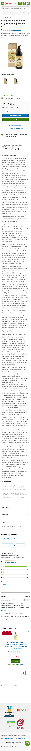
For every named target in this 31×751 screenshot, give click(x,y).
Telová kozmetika (8, 542)
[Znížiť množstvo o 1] (4, 111)
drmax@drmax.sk (8, 738)
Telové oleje (6, 545)
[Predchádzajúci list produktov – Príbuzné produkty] (24, 673)
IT (19, 746)
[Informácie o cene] (13, 104)
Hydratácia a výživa (19, 545)
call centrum (21, 497)
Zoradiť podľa (5, 582)
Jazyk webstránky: (6, 742)
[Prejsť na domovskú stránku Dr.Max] (10, 3)
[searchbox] (15, 8)
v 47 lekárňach (21, 664)
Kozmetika (6, 538)
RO (17, 746)
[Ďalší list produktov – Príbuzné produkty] (28, 673)
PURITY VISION (6, 17)
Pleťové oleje (20, 542)
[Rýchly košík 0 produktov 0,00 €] (28, 3)
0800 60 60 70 (22, 738)
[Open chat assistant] (27, 743)
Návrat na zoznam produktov (11, 685)
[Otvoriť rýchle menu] (2, 3)
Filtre (2, 588)
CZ (13, 746)
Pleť (14, 538)
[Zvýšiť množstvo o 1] (11, 111)
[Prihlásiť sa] (24, 3)
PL (15, 746)
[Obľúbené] (20, 3)
